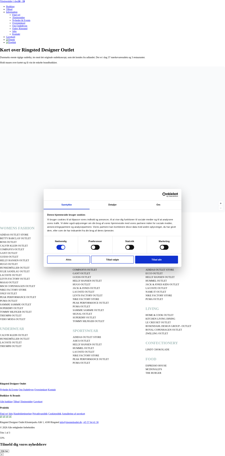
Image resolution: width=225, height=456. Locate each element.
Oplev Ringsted (19, 28)
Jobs (14, 31)
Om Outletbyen (19, 25)
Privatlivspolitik (40, 413)
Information (11, 12)
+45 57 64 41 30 (90, 422)
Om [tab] (158, 204)
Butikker (10, 6)
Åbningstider (18, 17)
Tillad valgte (112, 259)
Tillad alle (157, 259)
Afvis (68, 259)
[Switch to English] (11, 42)
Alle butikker (6, 401)
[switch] (95, 247)
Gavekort (10, 37)
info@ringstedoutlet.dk (71, 422)
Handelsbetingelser (22, 413)
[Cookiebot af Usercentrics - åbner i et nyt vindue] (164, 194)
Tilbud (9, 9)
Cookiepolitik (54, 413)
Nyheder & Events (21, 20)
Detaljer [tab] (112, 204)
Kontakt (16, 34)
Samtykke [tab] (66, 204)
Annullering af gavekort (73, 413)
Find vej (16, 14)
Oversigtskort (18, 23)
